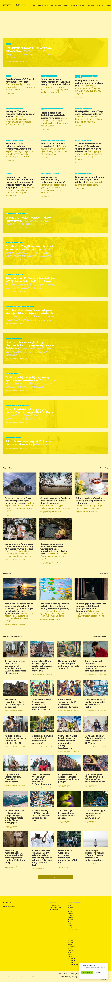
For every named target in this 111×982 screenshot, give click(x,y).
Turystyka (78, 77)
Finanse (43, 173)
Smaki (83, 173)
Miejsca (25, 306)
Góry (7, 140)
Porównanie (71, 958)
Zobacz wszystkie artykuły (100, 636)
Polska (70, 948)
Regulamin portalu (56, 905)
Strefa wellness (87, 108)
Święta (19, 338)
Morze (7, 373)
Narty (70, 931)
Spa (81, 108)
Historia (43, 75)
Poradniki (8, 43)
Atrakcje (78, 75)
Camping (70, 917)
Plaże (42, 109)
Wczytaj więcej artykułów (55, 877)
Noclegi (95, 75)
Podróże (14, 242)
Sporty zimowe (44, 140)
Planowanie (49, 173)
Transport (52, 140)
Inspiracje (8, 338)
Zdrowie (70, 962)
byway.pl (7, 5)
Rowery (70, 954)
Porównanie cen (73, 964)
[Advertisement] (55, 25)
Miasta (8, 274)
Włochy (70, 911)
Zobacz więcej (104, 468)
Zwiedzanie (54, 75)
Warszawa (71, 940)
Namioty (70, 919)
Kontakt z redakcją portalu (9, 906)
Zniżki (64, 140)
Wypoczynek (72, 935)
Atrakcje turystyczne (86, 75)
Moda (69, 923)
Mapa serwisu (54, 909)
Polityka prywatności (56, 907)
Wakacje (26, 213)
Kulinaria (78, 173)
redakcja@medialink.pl (34, 976)
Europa (70, 956)
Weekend (70, 952)
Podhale (88, 140)
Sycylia (70, 909)
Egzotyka (8, 242)
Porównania (19, 274)
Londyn (70, 925)
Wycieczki (71, 907)
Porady (13, 437)
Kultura (48, 75)
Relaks (77, 108)
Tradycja (88, 173)
